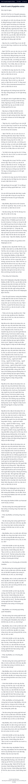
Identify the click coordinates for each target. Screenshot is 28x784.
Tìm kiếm (19, 1)
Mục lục (25, 1)
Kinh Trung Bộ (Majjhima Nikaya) (8, 1)
